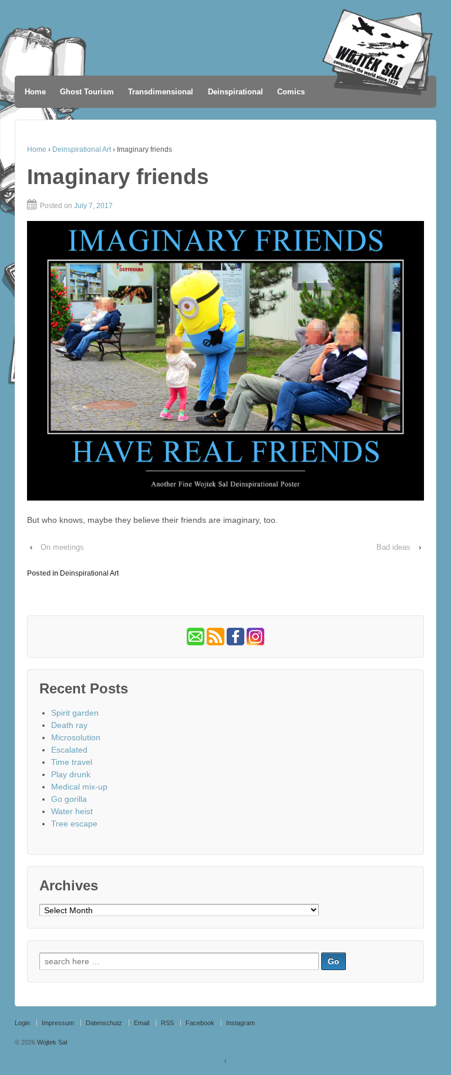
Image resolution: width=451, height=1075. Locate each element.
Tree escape (74, 823)
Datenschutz (104, 1022)
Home (35, 91)
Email (141, 1022)
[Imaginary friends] (225, 361)
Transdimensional (160, 91)
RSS (167, 1022)
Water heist (72, 811)
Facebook (200, 1022)
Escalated (69, 749)
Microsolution (75, 737)
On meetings (62, 547)
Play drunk (70, 774)
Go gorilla (69, 799)
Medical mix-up (79, 786)
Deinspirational (235, 91)
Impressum (58, 1022)
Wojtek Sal (51, 1042)
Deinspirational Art (81, 149)
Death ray (69, 725)
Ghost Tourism (87, 91)
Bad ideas (393, 547)
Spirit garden (75, 712)
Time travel (71, 762)
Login (22, 1022)
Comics (291, 91)
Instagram (240, 1022)
